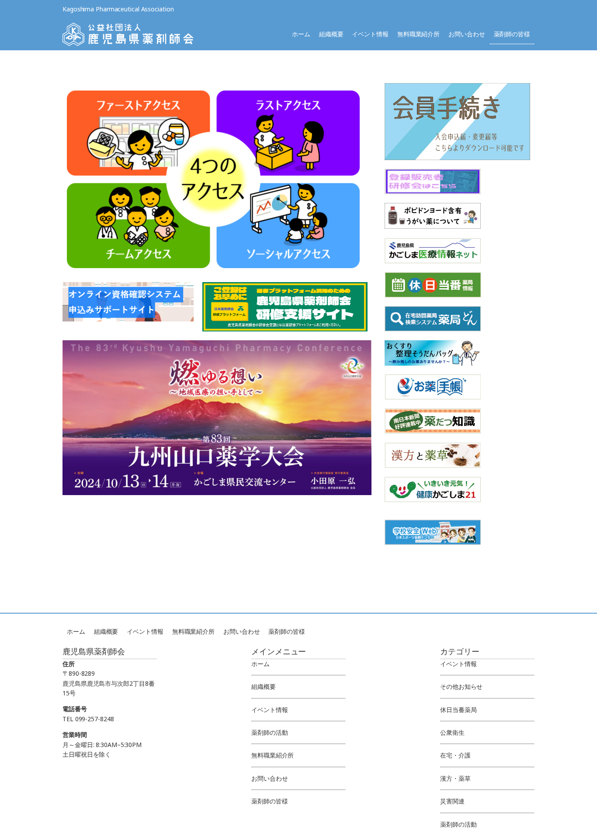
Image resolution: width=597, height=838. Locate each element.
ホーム (301, 34)
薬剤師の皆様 (512, 34)
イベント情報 (370, 34)
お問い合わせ (466, 34)
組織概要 (331, 34)
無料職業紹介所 (418, 34)
